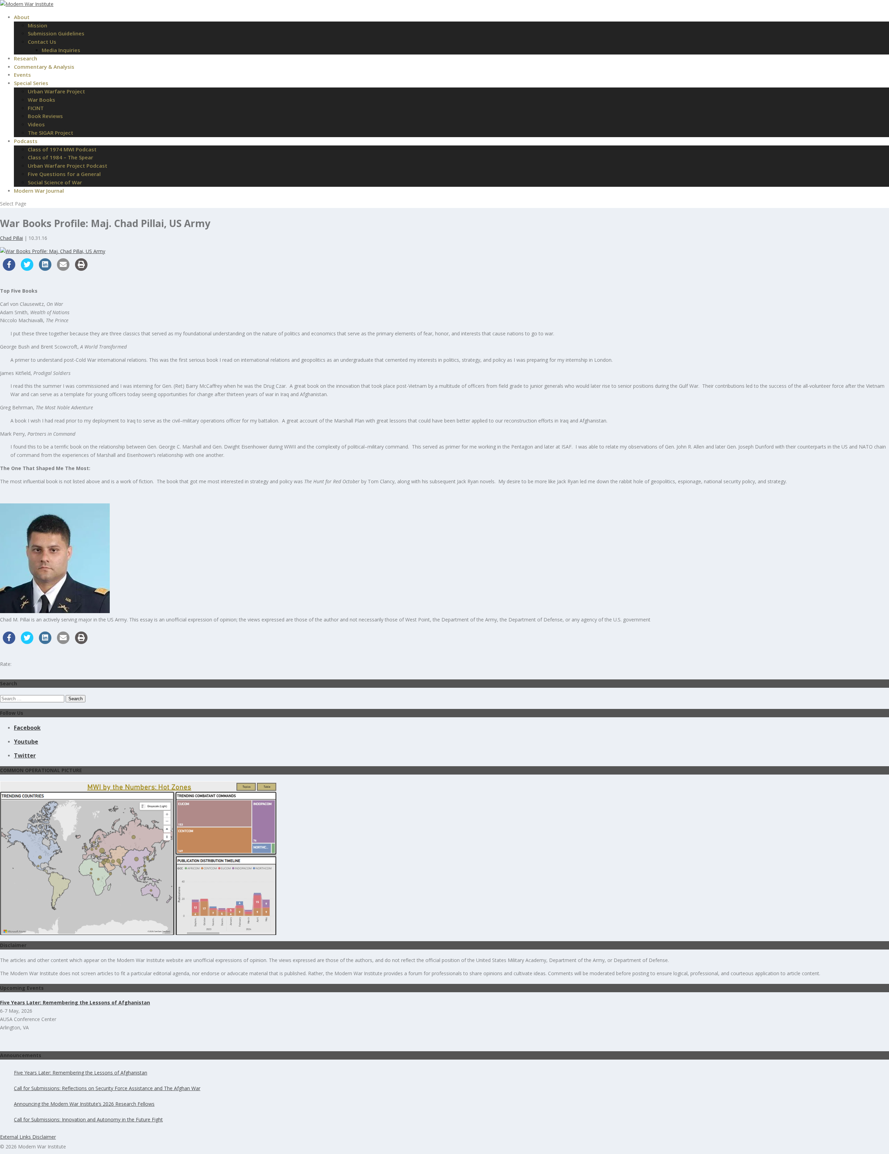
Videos (36, 124)
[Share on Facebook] (9, 268)
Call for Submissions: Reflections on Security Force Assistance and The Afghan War (107, 1088)
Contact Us (42, 41)
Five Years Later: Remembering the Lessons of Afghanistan (80, 1072)
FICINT (36, 107)
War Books (41, 99)
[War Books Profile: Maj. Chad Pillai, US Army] (52, 251)
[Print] (81, 268)
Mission (37, 25)
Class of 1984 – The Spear (60, 157)
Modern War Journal (39, 190)
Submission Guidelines (56, 33)
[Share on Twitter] (27, 268)
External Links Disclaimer (28, 1137)
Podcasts (26, 140)
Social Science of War (55, 182)
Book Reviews (45, 115)
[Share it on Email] (63, 268)
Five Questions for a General (64, 173)
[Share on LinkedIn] (45, 268)
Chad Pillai (11, 238)
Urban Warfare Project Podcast (67, 165)
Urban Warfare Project (56, 91)
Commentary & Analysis (44, 66)
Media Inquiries (61, 50)
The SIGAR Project (50, 132)
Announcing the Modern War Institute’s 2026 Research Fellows (84, 1104)
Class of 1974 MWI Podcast (62, 149)
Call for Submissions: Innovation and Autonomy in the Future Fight (88, 1119)
